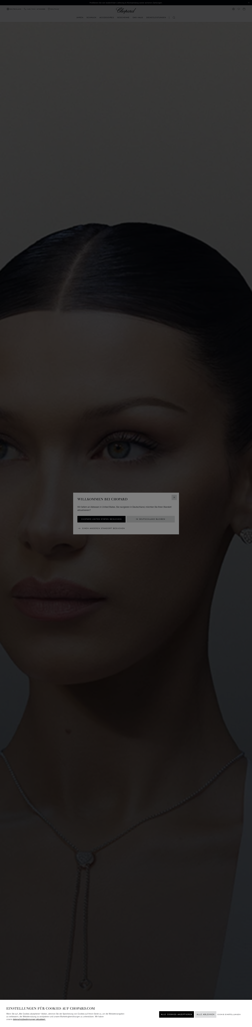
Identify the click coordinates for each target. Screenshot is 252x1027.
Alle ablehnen (206, 1014)
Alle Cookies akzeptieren (176, 1014)
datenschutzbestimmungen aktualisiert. (29, 1019)
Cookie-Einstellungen (229, 1014)
